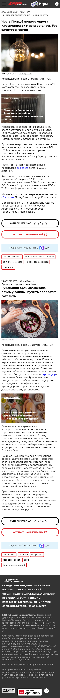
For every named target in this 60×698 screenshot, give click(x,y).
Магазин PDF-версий (28, 589)
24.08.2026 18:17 (9, 281)
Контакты (34, 598)
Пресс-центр (42, 585)
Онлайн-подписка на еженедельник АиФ (28, 594)
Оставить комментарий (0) (30, 234)
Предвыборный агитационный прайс (26, 602)
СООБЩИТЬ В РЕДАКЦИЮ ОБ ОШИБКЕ (24, 606)
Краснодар (49, 374)
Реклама (7, 589)
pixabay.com (25, 73)
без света (22, 168)
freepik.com (7, 339)
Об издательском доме (17, 585)
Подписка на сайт (14, 598)
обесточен (7, 197)
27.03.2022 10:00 (9, 12)
